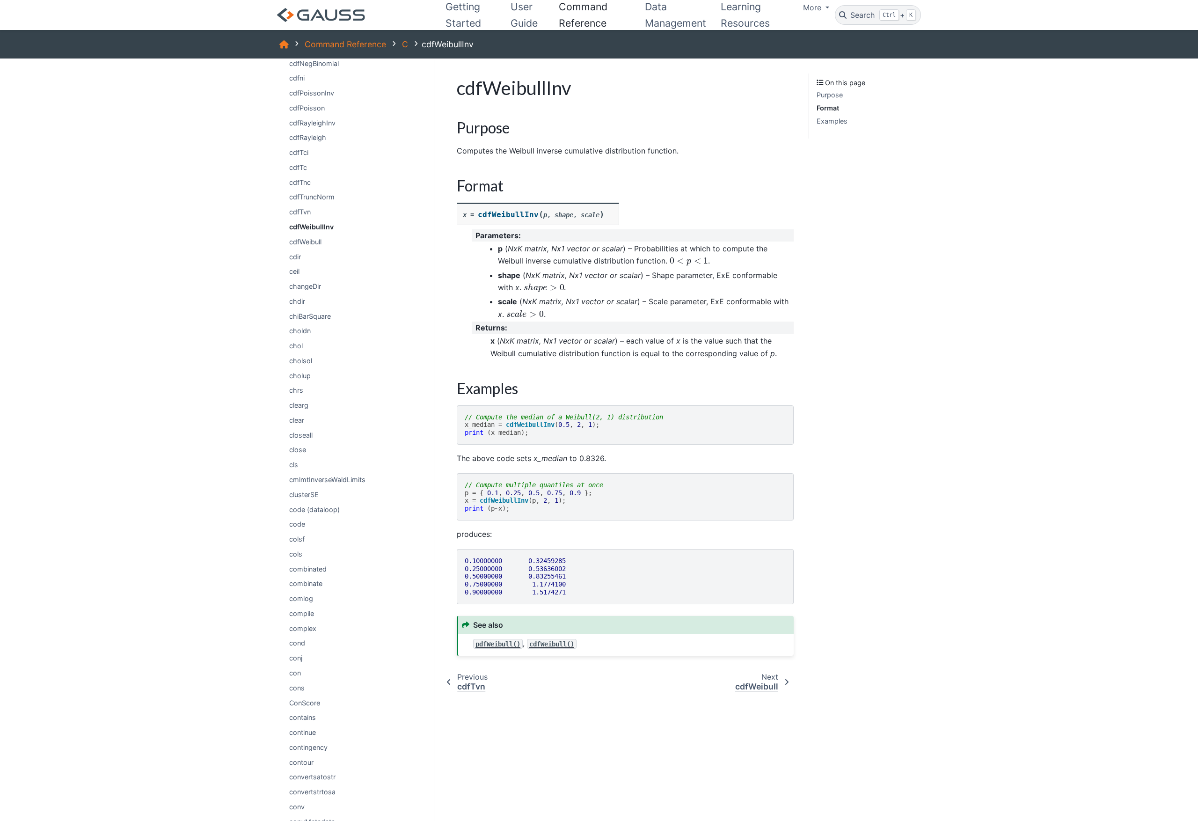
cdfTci (298, 152)
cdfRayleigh (307, 137)
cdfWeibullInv (311, 227)
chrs (296, 390)
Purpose (830, 95)
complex (302, 628)
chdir (297, 301)
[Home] (284, 44)
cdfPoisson (307, 108)
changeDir (305, 286)
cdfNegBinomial (314, 63)
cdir (295, 256)
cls (293, 465)
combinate (305, 583)
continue (302, 732)
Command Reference (345, 44)
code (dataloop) (314, 509)
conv (297, 807)
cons (297, 688)
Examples (832, 121)
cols (295, 554)
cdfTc (298, 167)
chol (296, 346)
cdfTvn (300, 212)
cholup (300, 375)
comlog (301, 598)
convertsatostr (312, 777)
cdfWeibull (305, 242)
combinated (308, 568)
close (297, 450)
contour (301, 762)
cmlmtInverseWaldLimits (327, 480)
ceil (294, 271)
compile (301, 613)
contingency (308, 747)
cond (297, 643)
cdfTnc (300, 182)
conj (295, 658)
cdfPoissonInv (311, 93)
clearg (298, 405)
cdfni (297, 78)
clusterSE (304, 494)
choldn (300, 331)
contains (302, 717)
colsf (297, 539)
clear (296, 420)
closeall (301, 435)
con (295, 673)
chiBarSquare (310, 316)
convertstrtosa (312, 792)
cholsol (300, 361)
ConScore (304, 702)
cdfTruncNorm (312, 197)
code (297, 524)
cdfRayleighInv (312, 122)
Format (828, 108)
